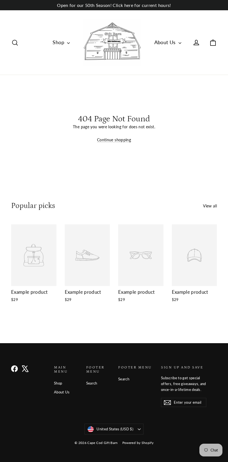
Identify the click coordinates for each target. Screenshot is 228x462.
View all (210, 206)
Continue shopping (114, 139)
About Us (165, 42)
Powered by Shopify (137, 443)
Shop (59, 42)
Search (91, 383)
